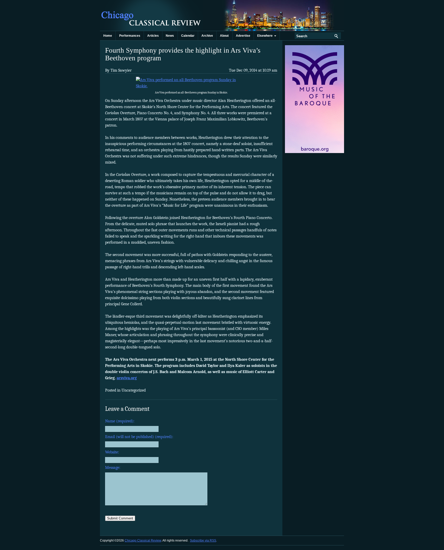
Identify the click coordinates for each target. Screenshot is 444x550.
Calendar (188, 35)
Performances (129, 35)
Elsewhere (265, 35)
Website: (112, 452)
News (170, 35)
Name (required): (119, 421)
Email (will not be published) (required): (139, 436)
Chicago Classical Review (151, 15)
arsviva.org (127, 378)
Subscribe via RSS (203, 540)
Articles (153, 35)
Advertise (243, 35)
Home (107, 35)
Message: (112, 467)
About (224, 35)
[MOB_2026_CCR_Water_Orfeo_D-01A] (315, 152)
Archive (207, 35)
